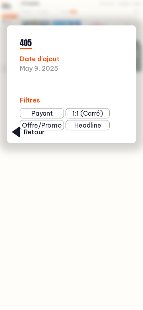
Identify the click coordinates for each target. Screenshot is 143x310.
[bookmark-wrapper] (99, 84)
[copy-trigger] (111, 84)
